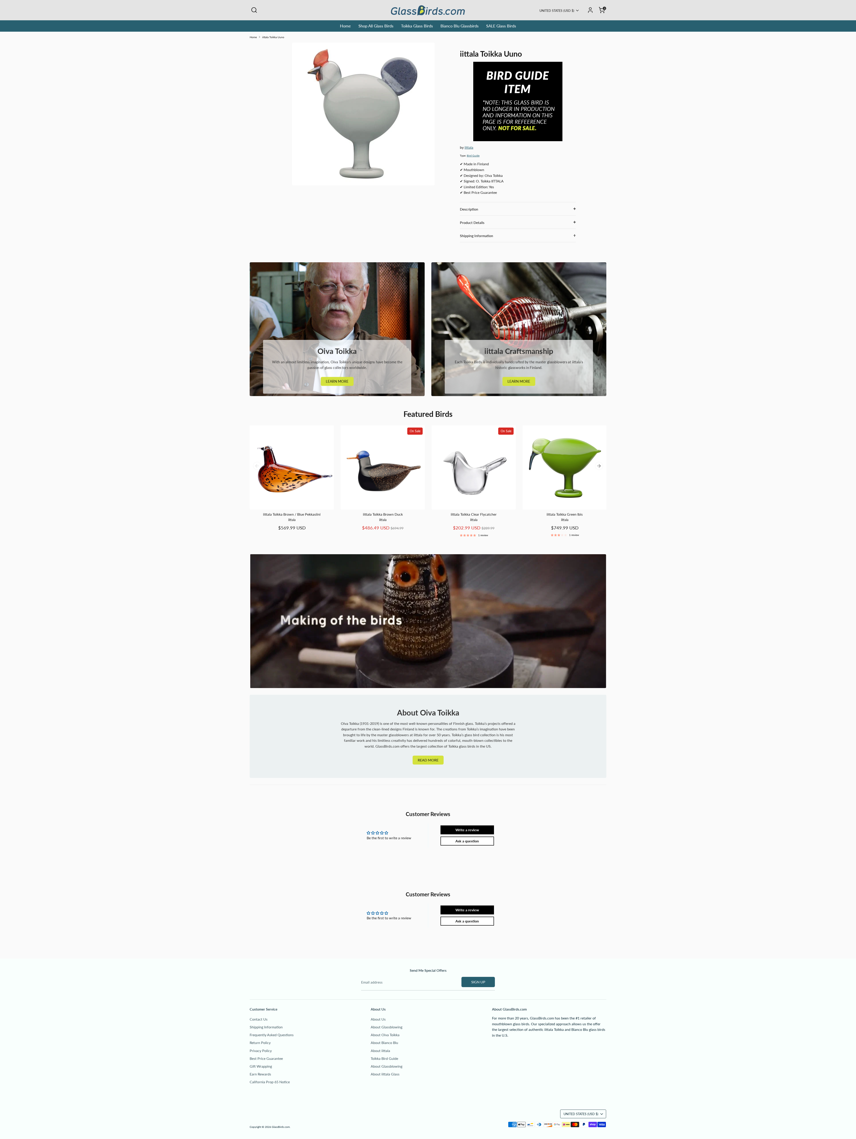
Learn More (337, 381)
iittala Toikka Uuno (273, 37)
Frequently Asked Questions (272, 1035)
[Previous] (257, 466)
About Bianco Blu (384, 1042)
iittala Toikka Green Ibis (565, 514)
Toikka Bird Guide (384, 1058)
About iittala (380, 1050)
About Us (378, 1019)
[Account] (590, 10)
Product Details (472, 222)
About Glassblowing (386, 1027)
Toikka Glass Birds (417, 25)
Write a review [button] (467, 830)
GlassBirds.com (281, 1127)
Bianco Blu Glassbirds (459, 25)
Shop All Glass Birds (375, 25)
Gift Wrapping (261, 1066)
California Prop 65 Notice (270, 1082)
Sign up (478, 982)
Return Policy (260, 1042)
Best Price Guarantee (266, 1058)
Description (469, 209)
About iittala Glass (385, 1074)
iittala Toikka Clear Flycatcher (474, 514)
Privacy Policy (261, 1050)
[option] (288, 482)
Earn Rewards (260, 1074)
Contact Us (259, 1019)
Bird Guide (473, 155)
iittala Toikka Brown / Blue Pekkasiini (292, 514)
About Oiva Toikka (385, 1035)
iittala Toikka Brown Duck (383, 514)
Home (345, 25)
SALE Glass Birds (501, 25)
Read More (428, 760)
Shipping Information (476, 236)
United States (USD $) (556, 10)
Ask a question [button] (467, 841)
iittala (469, 147)
